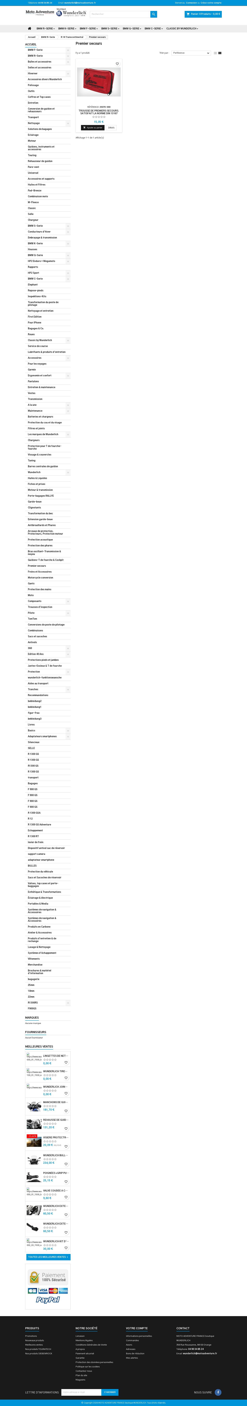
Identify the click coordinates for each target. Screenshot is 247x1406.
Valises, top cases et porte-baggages (43, 885)
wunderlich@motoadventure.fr (80, 3)
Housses (32, 249)
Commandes (132, 1340)
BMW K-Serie (66, 29)
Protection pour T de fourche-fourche (44, 447)
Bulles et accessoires (39, 62)
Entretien (33, 103)
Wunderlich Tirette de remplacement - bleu (56, 1071)
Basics (31, 731)
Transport (33, 117)
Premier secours (37, 566)
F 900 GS (32, 789)
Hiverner (32, 74)
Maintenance (35, 411)
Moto (31, 595)
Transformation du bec (40, 514)
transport (33, 778)
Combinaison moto (38, 197)
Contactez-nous (84, 1371)
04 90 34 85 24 (45, 3)
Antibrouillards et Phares (42, 525)
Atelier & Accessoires (40, 933)
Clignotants (34, 508)
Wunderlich (34, 472)
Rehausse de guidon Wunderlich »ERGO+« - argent (56, 1120)
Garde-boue (35, 502)
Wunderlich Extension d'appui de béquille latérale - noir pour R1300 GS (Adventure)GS (56, 1224)
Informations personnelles (139, 1336)
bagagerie (33, 979)
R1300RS (33, 1003)
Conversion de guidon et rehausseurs (41, 110)
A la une (32, 405)
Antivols (32, 642)
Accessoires (34, 358)
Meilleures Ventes (39, 1046)
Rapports (33, 267)
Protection (34, 672)
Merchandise (35, 965)
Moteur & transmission (40, 490)
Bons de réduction (135, 1354)
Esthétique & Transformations (44, 892)
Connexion (191, 3)
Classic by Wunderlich (181, 29)
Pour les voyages (37, 364)
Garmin (32, 370)
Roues (31, 334)
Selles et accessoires (39, 68)
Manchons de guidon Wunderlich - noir (56, 1102)
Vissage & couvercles (39, 455)
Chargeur (33, 220)
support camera (36, 854)
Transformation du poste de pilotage (43, 303)
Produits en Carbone (39, 927)
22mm (31, 997)
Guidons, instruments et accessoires (41, 148)
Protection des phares (40, 546)
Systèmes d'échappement (42, 953)
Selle (30, 214)
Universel (33, 173)
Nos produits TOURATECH (38, 1349)
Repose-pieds (35, 291)
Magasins (80, 1380)
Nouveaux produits (34, 1340)
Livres (31, 725)
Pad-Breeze (34, 191)
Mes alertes (132, 1358)
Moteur (32, 141)
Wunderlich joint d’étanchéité (56, 1087)
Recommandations (38, 695)
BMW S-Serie (109, 29)
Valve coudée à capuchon (56, 1191)
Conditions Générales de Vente (91, 1345)
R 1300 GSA (34, 813)
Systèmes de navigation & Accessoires (42, 911)
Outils (31, 91)
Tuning (31, 461)
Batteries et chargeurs (40, 417)
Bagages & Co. (36, 329)
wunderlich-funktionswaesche (44, 678)
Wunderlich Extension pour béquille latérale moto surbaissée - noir (56, 1206)
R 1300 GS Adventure (39, 825)
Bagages (33, 784)
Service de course (38, 346)
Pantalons (33, 382)
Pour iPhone (34, 323)
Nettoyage (34, 123)
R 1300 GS (33, 754)
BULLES (32, 866)
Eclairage (33, 135)
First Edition (35, 317)
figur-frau (33, 713)
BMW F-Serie (88, 29)
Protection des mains (39, 590)
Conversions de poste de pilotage (46, 625)
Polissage (33, 85)
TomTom (32, 619)
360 (30, 648)
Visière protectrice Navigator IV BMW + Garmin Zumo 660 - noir (56, 1138)
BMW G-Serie (131, 29)
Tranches (33, 689)
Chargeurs (33, 440)
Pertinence (191, 53)
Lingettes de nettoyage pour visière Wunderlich (56, 1056)
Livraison (80, 1336)
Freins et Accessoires (40, 572)
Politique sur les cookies (88, 1367)
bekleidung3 (35, 719)
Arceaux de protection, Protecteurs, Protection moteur (45, 532)
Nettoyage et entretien (40, 311)
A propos (80, 1349)
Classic (32, 208)
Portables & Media (38, 904)
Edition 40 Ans (36, 654)
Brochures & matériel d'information (39, 972)
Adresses (130, 1349)
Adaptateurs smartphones (42, 737)
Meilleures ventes (34, 1345)
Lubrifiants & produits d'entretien (47, 352)
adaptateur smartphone (41, 860)
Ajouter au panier (92, 127)
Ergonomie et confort (39, 376)
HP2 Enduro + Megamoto (41, 261)
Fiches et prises (36, 484)
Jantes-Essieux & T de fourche (45, 666)
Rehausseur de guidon (40, 161)
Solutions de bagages (40, 129)
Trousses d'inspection (40, 607)
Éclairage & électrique (40, 898)
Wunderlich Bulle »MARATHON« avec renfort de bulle (56, 1155)
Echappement (35, 831)
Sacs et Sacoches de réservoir (44, 878)
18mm (31, 991)
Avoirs (129, 1345)
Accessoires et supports (41, 179)
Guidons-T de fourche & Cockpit (46, 560)
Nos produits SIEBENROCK (38, 1354)
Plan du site (81, 1375)
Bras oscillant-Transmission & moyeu (44, 553)
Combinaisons (35, 631)
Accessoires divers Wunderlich (45, 79)
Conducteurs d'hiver (39, 232)
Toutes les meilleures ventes (48, 1257)
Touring (32, 155)
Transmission (35, 399)
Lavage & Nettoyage (39, 947)
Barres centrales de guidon (43, 467)
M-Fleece (33, 202)
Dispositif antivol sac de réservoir (46, 848)
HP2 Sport (33, 273)
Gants (31, 584)
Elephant (33, 285)
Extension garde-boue (40, 519)
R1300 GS (33, 766)
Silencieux (33, 742)
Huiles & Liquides (37, 478)
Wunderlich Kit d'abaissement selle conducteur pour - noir (56, 1241)
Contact (183, 1328)
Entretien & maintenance (41, 387)
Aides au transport (38, 684)
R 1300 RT (33, 836)
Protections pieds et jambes (43, 660)
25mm (31, 985)
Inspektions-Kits (37, 297)
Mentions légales (84, 1340)
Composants (34, 601)
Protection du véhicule (40, 872)
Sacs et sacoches (37, 637)
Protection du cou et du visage (45, 423)
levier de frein (35, 842)
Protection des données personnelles (94, 1362)
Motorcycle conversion (40, 578)
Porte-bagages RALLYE (41, 496)
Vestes (31, 393)
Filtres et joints (36, 429)
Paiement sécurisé (85, 1354)
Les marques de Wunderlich (43, 434)
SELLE (31, 748)
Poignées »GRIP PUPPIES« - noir (56, 1173)
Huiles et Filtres (36, 185)
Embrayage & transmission (42, 238)
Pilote (31, 613)
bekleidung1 (35, 707)
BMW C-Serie (153, 29)
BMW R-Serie (45, 29)
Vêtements (34, 959)
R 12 (30, 819)
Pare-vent (33, 167)
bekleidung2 (35, 701)
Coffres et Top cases (39, 97)
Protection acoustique (40, 540)
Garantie (80, 1358)
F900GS (32, 1009)
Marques (32, 1017)
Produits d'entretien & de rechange (42, 940)
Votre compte (137, 1328)
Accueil (30, 44)
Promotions (31, 1336)
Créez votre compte (211, 3)
